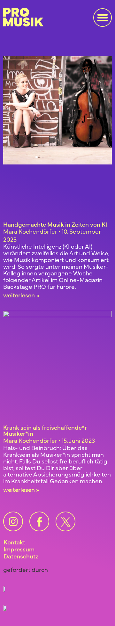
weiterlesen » (21, 295)
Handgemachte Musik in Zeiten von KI (55, 224)
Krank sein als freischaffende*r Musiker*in (45, 430)
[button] (102, 17)
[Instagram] (13, 521)
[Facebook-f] (39, 521)
